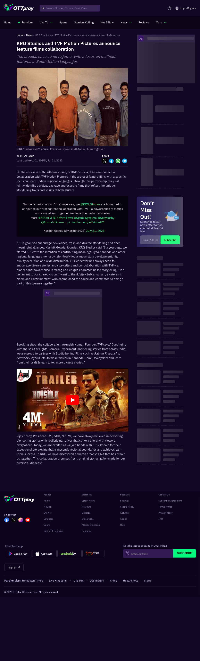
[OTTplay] (19, 8)
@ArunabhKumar (52, 224)
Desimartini (97, 580)
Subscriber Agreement (170, 500)
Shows (47, 512)
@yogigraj (91, 219)
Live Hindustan (58, 580)
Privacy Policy (165, 512)
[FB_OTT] (6, 520)
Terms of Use (165, 506)
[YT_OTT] (27, 520)
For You (48, 494)
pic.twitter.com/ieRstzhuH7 (85, 224)
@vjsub (79, 219)
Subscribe (170, 240)
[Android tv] (69, 554)
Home (47, 500)
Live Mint (79, 580)
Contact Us (164, 494)
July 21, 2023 (95, 232)
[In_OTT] (20, 520)
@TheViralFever (63, 219)
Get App (124, 512)
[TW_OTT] (13, 520)
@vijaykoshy (106, 219)
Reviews (86, 506)
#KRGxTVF (45, 219)
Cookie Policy (127, 506)
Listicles (86, 512)
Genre (47, 524)
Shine (113, 580)
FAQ (160, 518)
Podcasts (125, 494)
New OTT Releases (53, 530)
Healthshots (130, 580)
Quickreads (88, 518)
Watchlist (87, 494)
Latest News (88, 500)
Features (86, 530)
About (123, 518)
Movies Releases (91, 524)
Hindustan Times (32, 580)
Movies (47, 506)
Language (49, 518)
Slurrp (148, 580)
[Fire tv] (93, 554)
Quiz (122, 524)
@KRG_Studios (90, 206)
